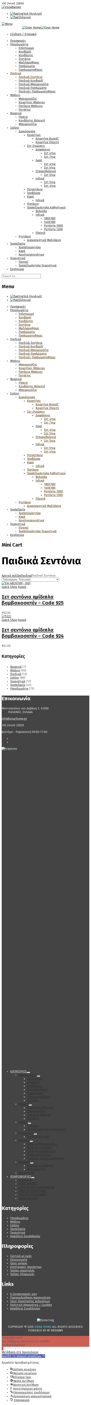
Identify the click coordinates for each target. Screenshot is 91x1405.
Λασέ (39, 160)
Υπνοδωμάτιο (19, 44)
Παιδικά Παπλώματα (33, 88)
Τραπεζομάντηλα (30, 247)
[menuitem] (26, 14)
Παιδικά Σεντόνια (30, 77)
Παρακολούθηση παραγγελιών (30, 1297)
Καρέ (30, 196)
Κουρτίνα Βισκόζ (47, 138)
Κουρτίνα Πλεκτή (47, 142)
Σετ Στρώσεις (36, 146)
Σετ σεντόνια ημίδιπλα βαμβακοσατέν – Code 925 (33, 600)
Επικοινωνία (18, 1260)
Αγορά (22, 587)
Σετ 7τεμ (49, 157)
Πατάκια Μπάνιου (31, 106)
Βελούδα (41, 211)
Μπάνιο (15, 95)
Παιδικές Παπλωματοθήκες (37, 91)
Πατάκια (33, 204)
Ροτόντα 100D (53, 225)
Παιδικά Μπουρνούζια (33, 84)
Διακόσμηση (27, 131)
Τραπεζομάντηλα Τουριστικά (38, 265)
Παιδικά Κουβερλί (31, 80)
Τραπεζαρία (17, 244)
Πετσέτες (25, 109)
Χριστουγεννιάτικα (31, 254)
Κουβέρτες (26, 55)
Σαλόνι (14, 128)
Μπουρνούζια (28, 99)
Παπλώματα (27, 66)
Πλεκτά (40, 233)
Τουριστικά (17, 258)
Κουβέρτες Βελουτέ (32, 120)
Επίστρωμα (26, 48)
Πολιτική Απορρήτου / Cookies (31, 1305)
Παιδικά (15, 73)
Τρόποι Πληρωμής (22, 1274)
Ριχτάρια (25, 236)
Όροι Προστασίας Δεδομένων (30, 1301)
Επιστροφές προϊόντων (25, 1267)
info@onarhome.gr (14, 719)
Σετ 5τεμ (49, 167)
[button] (23, 1356)
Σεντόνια (24, 59)
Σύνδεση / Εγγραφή (23, 34)
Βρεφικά (16, 113)
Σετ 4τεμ (50, 153)
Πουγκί (23, 262)
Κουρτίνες (34, 135)
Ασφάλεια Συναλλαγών (25, 1236)
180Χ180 (49, 218)
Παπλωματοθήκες (31, 70)
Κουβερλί (25, 52)
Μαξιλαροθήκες (29, 62)
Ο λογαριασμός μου (23, 1294)
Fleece (23, 117)
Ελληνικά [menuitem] (24, 17)
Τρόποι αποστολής (22, 1270)
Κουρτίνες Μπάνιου (32, 102)
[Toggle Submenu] (28, 1072)
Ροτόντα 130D (53, 229)
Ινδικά (40, 178)
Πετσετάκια (35, 189)
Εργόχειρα (17, 269)
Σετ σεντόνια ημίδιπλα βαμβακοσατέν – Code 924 (33, 633)
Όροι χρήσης (19, 1263)
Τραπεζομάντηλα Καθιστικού (46, 207)
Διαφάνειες (43, 149)
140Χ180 (49, 222)
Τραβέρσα (33, 193)
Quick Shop (9, 587)
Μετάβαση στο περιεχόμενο (20, 1352)
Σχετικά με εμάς (21, 1256)
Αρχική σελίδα (11, 575)
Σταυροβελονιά (46, 171)
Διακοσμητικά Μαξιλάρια (44, 240)
